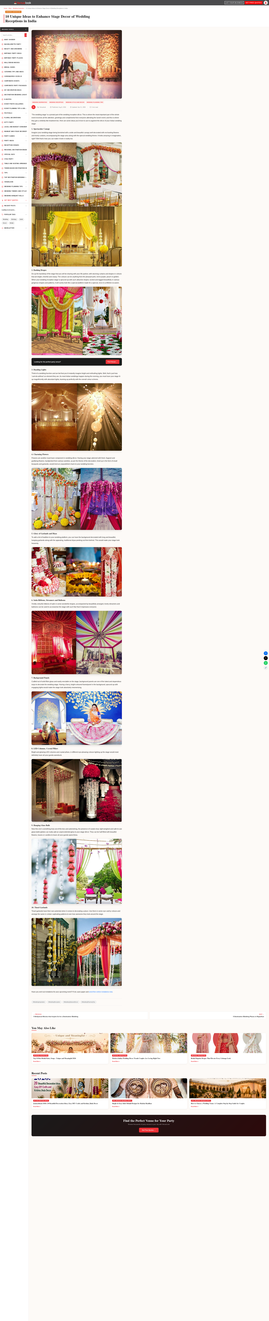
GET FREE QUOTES (254, 3)
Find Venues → (112, 362)
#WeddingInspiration (39, 1002)
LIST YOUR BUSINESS (234, 3)
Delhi (21, 219)
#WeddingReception (54, 1002)
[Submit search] (26, 35)
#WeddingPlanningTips (88, 1002)
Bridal (11, 223)
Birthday (13, 219)
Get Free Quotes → (149, 1130)
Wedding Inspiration (18, 8)
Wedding (5, 219)
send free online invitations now (100, 992)
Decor (5, 223)
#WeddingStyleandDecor (71, 1002)
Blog (10, 8)
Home (5, 8)
